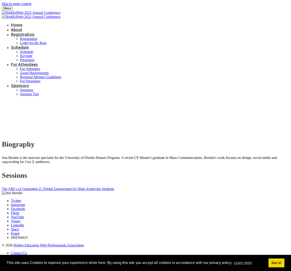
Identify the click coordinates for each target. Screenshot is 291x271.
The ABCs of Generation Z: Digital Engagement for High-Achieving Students (58, 189)
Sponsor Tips (29, 94)
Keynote (26, 56)
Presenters (27, 60)
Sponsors (20, 85)
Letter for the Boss (33, 43)
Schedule (20, 47)
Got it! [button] (276, 263)
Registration (22, 34)
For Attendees (24, 64)
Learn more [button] (243, 263)
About (16, 29)
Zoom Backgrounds (34, 73)
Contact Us (19, 253)
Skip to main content (16, 4)
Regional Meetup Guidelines (40, 77)
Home (16, 25)
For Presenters (30, 81)
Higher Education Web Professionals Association (49, 245)
